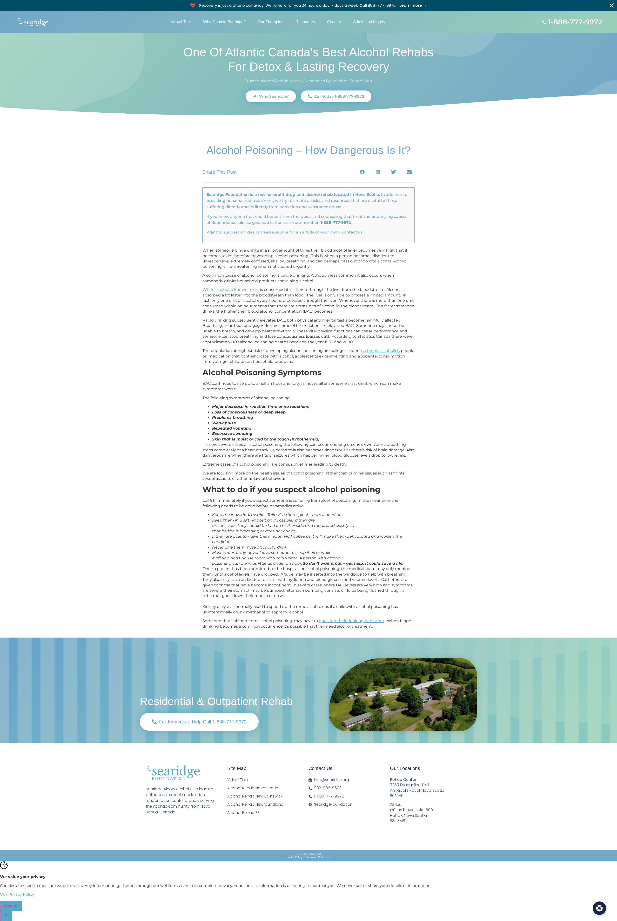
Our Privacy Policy (17, 894)
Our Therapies (270, 22)
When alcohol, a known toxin (230, 289)
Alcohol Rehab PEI (243, 812)
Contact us (351, 232)
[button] (362, 172)
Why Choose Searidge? (224, 22)
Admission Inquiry (369, 22)
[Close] (612, 5)
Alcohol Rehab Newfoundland (255, 804)
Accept (11, 905)
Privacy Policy (294, 857)
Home (208, 136)
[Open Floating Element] (599, 908)
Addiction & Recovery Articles (265, 136)
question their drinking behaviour (351, 621)
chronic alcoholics (382, 350)
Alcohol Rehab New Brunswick (254, 796)
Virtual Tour (181, 22)
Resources (305, 22)
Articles (226, 136)
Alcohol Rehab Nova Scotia (252, 788)
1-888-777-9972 (336, 222)
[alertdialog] (308, 5)
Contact (334, 22)
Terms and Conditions (317, 857)
